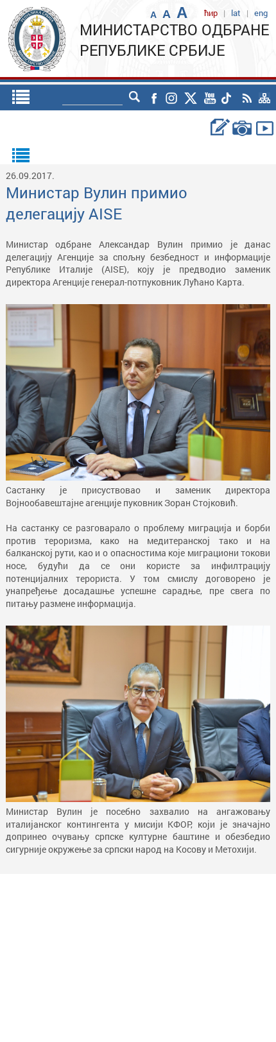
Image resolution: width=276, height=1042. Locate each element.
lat (236, 13)
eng (261, 13)
